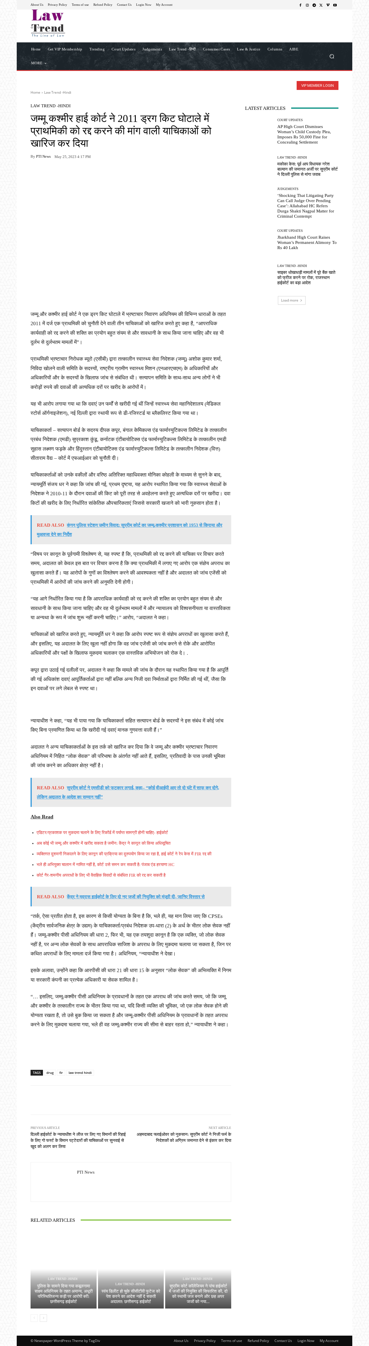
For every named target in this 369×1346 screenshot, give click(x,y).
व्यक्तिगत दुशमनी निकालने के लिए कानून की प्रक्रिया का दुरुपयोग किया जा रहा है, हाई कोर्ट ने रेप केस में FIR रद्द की (124, 854)
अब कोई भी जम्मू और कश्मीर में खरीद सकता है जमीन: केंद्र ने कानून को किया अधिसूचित (103, 843)
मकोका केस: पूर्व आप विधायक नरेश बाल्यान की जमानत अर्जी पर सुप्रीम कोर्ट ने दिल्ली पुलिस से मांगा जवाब (307, 169)
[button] (331, 56)
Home (35, 92)
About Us (181, 1340)
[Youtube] (335, 4)
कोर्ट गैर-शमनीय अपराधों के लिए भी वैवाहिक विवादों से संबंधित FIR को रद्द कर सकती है (101, 875)
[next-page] (43, 1318)
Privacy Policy (205, 1340)
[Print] (76, 174)
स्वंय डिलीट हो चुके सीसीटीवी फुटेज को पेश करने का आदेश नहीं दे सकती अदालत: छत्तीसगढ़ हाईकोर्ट (130, 1296)
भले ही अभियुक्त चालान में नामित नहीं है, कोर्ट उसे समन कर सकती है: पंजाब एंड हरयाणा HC (105, 864)
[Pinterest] (89, 174)
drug (50, 1072)
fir (61, 1072)
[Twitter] (321, 4)
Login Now (306, 1340)
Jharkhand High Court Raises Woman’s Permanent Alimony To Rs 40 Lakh (307, 242)
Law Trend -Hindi (57, 92)
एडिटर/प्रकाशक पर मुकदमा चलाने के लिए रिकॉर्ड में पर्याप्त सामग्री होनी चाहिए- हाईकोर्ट (102, 832)
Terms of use (231, 1340)
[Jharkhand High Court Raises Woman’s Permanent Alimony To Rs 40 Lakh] (259, 240)
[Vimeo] (328, 4)
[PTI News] (54, 1182)
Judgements (287, 189)
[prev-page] (34, 1318)
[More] (103, 174)
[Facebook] (300, 4)
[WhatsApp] (49, 174)
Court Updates (290, 120)
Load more (289, 300)
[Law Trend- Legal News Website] (72, 23)
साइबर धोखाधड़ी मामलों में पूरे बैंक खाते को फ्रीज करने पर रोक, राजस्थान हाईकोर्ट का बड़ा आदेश (306, 277)
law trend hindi (80, 1072)
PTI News (43, 156)
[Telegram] (314, 4)
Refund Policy (258, 1340)
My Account (329, 1340)
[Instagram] (307, 4)
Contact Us (283, 1340)
